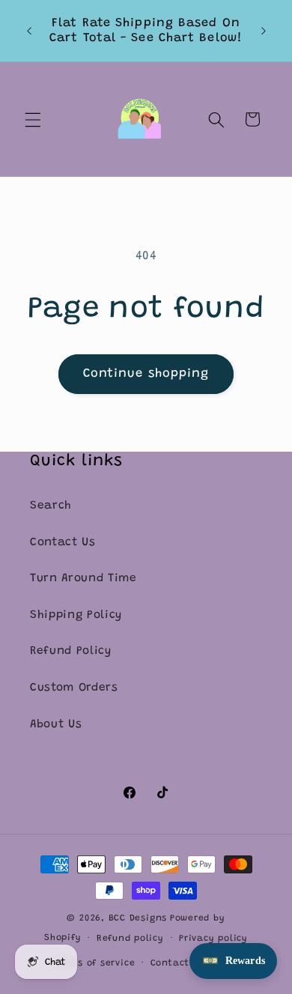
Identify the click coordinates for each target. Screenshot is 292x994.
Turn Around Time (83, 578)
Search (51, 506)
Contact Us (63, 542)
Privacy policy (213, 938)
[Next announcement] (263, 30)
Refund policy (130, 938)
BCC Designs (138, 918)
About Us (56, 724)
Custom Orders (74, 688)
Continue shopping (146, 374)
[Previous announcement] (29, 30)
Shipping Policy (76, 615)
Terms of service (94, 963)
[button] (33, 119)
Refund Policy (71, 651)
